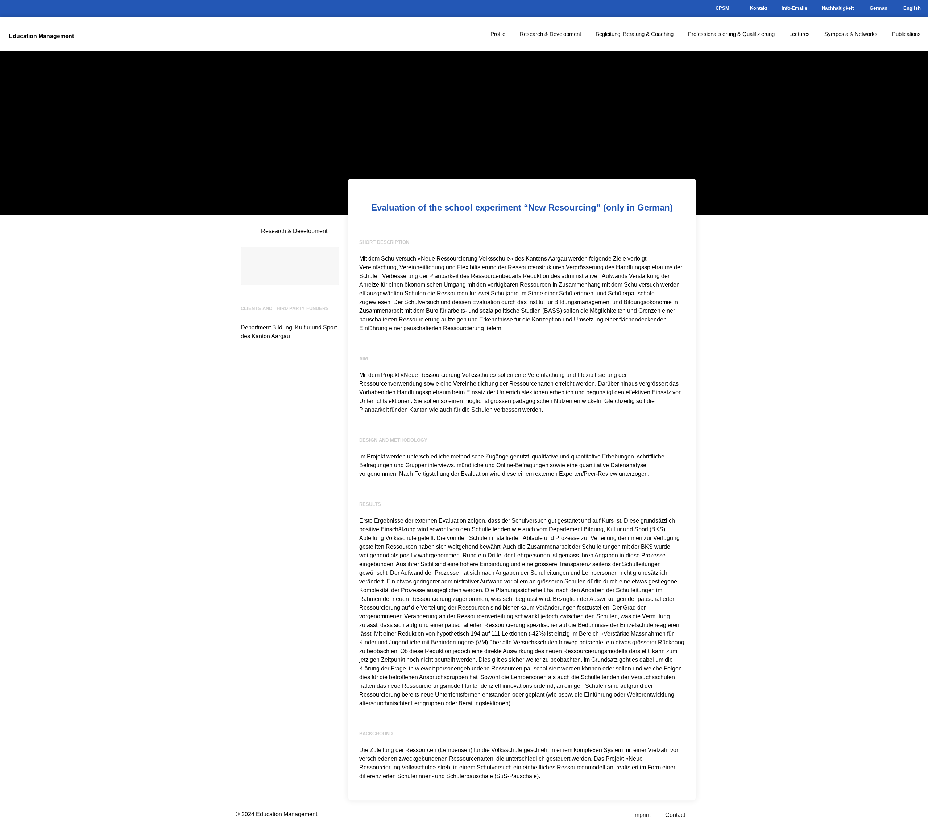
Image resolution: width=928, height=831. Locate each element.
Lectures (799, 34)
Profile (497, 34)
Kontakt (758, 8)
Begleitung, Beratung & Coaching (635, 34)
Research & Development (550, 34)
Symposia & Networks (851, 34)
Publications (906, 34)
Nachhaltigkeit (838, 8)
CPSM (722, 8)
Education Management (41, 36)
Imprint (642, 815)
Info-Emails (794, 8)
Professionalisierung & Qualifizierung (731, 34)
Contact (675, 815)
